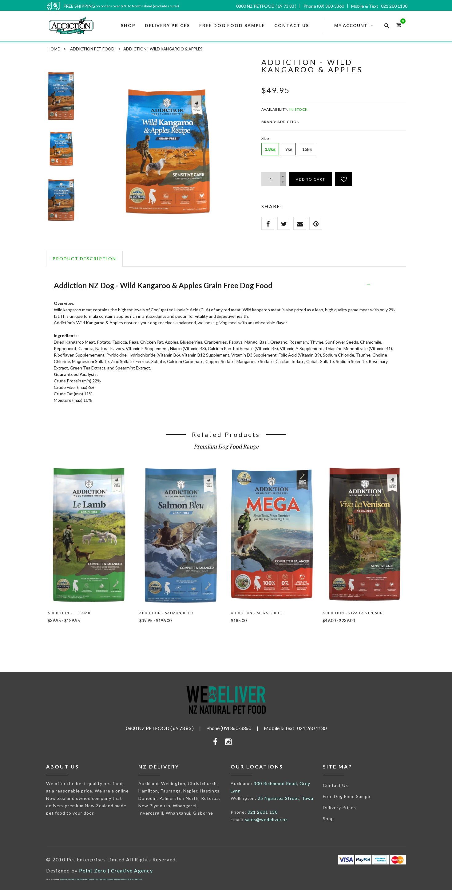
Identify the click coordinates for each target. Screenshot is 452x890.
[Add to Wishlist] (343, 179)
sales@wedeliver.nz (266, 819)
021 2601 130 (263, 812)
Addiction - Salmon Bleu (166, 613)
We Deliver (72, 879)
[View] (88, 474)
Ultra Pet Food (97, 879)
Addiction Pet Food (92, 48)
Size (265, 138)
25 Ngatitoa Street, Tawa (285, 798)
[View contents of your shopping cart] (398, 24)
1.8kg (270, 149)
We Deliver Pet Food (84, 879)
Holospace (63, 879)
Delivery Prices (339, 807)
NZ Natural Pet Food (135, 879)
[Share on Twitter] (283, 223)
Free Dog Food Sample (347, 796)
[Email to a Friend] (299, 223)
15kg (307, 149)
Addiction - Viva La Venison (353, 613)
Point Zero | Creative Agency (116, 870)
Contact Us (335, 785)
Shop (328, 818)
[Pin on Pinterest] (315, 223)
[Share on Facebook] (267, 223)
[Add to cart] (61, 634)
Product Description (84, 258)
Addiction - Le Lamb (69, 613)
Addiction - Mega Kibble (257, 613)
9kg (288, 149)
